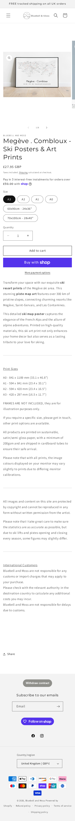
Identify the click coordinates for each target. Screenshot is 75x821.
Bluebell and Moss (35, 800)
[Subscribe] (58, 706)
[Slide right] (46, 127)
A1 (37, 199)
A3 (9, 199)
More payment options (37, 272)
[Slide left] (28, 127)
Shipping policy (39, 812)
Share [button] (11, 654)
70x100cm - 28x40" (21, 218)
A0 (51, 199)
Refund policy (23, 805)
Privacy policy (42, 805)
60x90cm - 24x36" (20, 209)
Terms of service (62, 805)
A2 (23, 199)
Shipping (23, 172)
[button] (8, 15)
